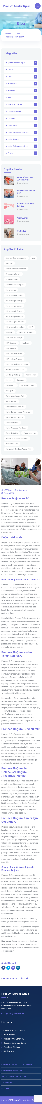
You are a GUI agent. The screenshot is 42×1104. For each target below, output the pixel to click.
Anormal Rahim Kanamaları (16, 258)
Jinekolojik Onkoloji (15, 104)
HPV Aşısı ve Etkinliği (14, 338)
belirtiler (9, 263)
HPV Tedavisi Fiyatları (14, 354)
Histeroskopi (12, 90)
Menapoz (9, 391)
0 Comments (22, 490)
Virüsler (10, 153)
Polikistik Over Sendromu (14, 1039)
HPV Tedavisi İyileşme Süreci (17, 364)
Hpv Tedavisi (11, 348)
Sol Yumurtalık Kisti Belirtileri (13, 1076)
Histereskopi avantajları (15, 301)
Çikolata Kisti (9, 1051)
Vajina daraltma (30, 433)
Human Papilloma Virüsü (15, 370)
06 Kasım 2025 (24, 221)
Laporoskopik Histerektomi (18, 132)
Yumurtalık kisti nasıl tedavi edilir (18, 449)
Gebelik (10, 70)
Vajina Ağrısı (22, 218)
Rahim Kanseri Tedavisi (15, 407)
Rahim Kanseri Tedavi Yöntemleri (18, 412)
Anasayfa (8, 34)
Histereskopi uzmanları (15, 327)
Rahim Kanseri (13, 139)
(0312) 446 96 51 (15, 1013)
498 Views (8, 490)
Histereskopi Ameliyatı (14, 295)
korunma (20, 380)
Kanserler (11, 118)
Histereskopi (12, 84)
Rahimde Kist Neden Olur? (12, 1070)
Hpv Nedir (25, 343)
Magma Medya (18, 1100)
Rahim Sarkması (12, 423)
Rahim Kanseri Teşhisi (14, 417)
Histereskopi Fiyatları (14, 306)
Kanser (8, 380)
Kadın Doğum (31, 375)
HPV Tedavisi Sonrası (14, 359)
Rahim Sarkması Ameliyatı (18, 146)
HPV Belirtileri (11, 343)
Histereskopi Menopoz (14, 316)
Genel (18, 34)
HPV (9, 97)
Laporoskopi (12, 125)
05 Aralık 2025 (23, 183)
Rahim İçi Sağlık (12, 433)
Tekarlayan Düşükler (12, 1047)
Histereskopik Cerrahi (14, 311)
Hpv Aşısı (9, 332)
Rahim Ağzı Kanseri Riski (15, 396)
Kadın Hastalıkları (14, 111)
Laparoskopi (10, 385)
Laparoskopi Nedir (28, 385)
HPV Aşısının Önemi (26, 332)
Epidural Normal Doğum (17, 63)
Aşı (33, 258)
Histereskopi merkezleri (15, 322)
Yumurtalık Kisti (12, 444)
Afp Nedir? (21, 231)
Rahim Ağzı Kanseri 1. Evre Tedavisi (16, 1064)
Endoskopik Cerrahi (13, 274)
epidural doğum (12, 279)
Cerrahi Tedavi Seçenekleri (16, 269)
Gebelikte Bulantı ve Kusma (15, 1043)
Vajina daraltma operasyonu (17, 438)
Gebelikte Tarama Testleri (14, 1031)
